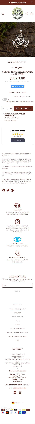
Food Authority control (17, 329)
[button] (3, 14)
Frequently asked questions (17, 309)
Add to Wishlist (19, 86)
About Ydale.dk (17, 305)
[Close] (32, 2)
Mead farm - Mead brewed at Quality (17, 332)
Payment (17, 321)
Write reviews (17, 140)
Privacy (17, 325)
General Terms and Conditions (17, 336)
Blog (17, 340)
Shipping (14, 82)
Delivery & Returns (17, 317)
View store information (10, 121)
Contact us (17, 313)
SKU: (13, 68)
